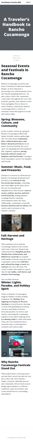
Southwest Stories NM (11, 2)
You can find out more (10, 279)
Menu (28, 2)
